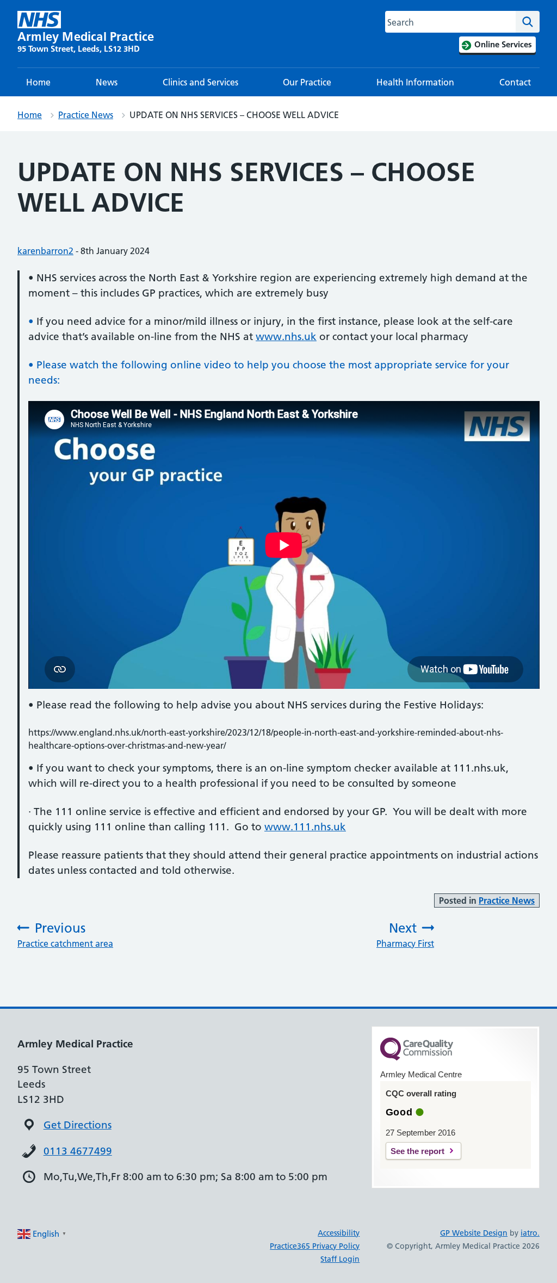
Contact (515, 82)
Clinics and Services (200, 82)
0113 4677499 (78, 1151)
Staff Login (340, 1259)
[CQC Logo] (416, 1057)
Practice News (85, 114)
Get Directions (78, 1125)
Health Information (415, 82)
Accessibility (339, 1233)
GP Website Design (474, 1233)
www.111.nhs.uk (305, 827)
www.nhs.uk (286, 336)
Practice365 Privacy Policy (315, 1246)
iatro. (530, 1233)
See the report (417, 1151)
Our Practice (307, 82)
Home (38, 82)
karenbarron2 (45, 250)
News (106, 82)
